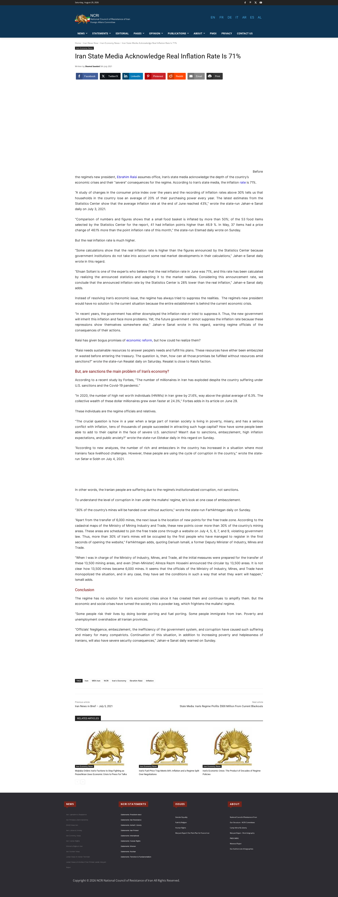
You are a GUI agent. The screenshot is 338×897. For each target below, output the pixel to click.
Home (78, 43)
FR (222, 17)
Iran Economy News (110, 43)
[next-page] (83, 782)
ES (252, 17)
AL (260, 17)
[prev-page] (77, 782)
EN (213, 17)
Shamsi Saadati (92, 66)
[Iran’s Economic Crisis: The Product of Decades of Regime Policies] (233, 747)
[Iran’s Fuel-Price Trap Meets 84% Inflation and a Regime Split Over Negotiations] (169, 747)
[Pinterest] (250, 3)
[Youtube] (261, 3)
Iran (86, 680)
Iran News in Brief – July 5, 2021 (94, 706)
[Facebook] (245, 3)
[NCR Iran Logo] (103, 18)
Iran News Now (90, 43)
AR (244, 17)
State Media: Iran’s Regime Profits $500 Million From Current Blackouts (221, 706)
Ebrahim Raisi (127, 177)
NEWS (70, 804)
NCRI (106, 680)
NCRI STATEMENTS (133, 804)
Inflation (150, 680)
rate (243, 182)
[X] (256, 3)
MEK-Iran (96, 680)
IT (237, 17)
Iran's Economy (119, 680)
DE (230, 17)
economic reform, (139, 340)
